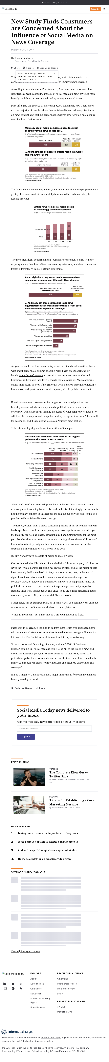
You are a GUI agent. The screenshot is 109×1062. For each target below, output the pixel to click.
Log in (60, 993)
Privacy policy (8, 1051)
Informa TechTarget (51, 1037)
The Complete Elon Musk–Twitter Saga (68, 774)
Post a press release (30, 951)
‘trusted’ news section (69, 420)
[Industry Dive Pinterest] (13, 988)
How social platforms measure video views (45, 858)
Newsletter (35, 993)
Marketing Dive (64, 1011)
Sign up (26, 736)
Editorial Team (37, 983)
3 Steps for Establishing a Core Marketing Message (71, 802)
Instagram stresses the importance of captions (48, 833)
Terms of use (23, 1051)
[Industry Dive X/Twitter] (21, 984)
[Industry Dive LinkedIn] (4, 984)
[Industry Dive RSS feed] (21, 988)
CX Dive (61, 1006)
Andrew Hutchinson (24, 58)
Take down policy (41, 1051)
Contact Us (36, 988)
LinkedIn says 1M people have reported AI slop (47, 850)
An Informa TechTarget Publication (54, 3)
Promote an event (66, 988)
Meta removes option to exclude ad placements (48, 841)
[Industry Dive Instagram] (5, 988)
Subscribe (95, 9)
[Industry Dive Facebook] (13, 984)
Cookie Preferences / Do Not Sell (68, 1051)
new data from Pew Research (41, 89)
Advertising (62, 978)
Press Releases (37, 1007)
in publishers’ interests (31, 375)
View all (15, 951)
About (33, 978)
